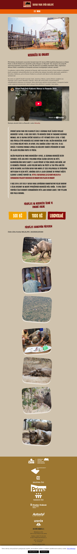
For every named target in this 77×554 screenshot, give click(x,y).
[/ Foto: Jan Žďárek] (37, 310)
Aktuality (37, 123)
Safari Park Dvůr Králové (43, 4)
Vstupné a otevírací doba (38, 544)
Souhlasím (44, 551)
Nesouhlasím (33, 551)
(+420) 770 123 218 (41, 536)
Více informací (71, 548)
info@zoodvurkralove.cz (40, 537)
